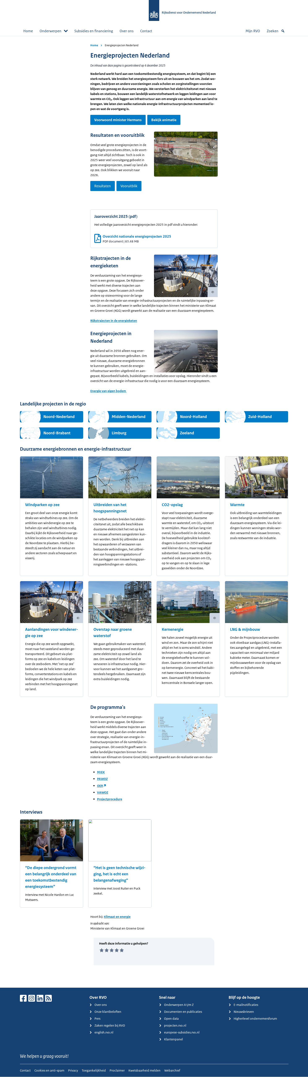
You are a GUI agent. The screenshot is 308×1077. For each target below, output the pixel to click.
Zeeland (187, 433)
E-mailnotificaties (246, 1005)
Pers (97, 1019)
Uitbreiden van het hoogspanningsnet (110, 508)
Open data (171, 1019)
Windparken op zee (42, 504)
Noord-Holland (193, 416)
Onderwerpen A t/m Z (179, 1005)
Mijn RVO (253, 31)
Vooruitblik (128, 186)
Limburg (119, 433)
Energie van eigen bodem (108, 391)
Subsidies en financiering (93, 31)
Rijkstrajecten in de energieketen (113, 321)
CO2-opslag (172, 504)
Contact (146, 31)
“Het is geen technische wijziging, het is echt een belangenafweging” (119, 874)
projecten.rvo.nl (175, 1025)
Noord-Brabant (56, 433)
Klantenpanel (173, 1039)
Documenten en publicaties (183, 1012)
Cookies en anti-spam (49, 1070)
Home (28, 31)
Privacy (73, 1070)
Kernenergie (172, 629)
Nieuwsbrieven (244, 1012)
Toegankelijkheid (94, 1070)
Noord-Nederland (59, 416)
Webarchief (172, 1070)
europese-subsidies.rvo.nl (181, 1032)
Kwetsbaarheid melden (144, 1070)
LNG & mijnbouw (245, 629)
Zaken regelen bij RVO (109, 1025)
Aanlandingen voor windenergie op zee (51, 632)
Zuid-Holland (260, 416)
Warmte (237, 504)
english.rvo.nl (103, 1032)
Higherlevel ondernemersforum (255, 1019)
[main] (154, 512)
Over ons (126, 31)
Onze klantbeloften (107, 1012)
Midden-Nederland (128, 416)
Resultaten (102, 186)
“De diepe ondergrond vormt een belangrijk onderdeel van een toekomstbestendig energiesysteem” (50, 877)
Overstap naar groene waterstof (112, 632)
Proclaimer (117, 1070)
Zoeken (272, 31)
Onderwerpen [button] (50, 31)
